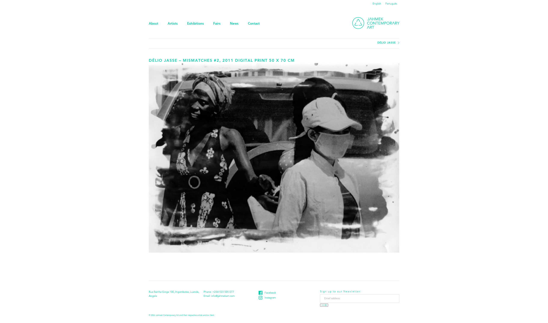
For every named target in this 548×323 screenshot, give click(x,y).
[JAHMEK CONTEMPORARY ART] (375, 23)
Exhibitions (195, 24)
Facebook (270, 293)
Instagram (270, 298)
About (153, 24)
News (234, 24)
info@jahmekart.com (223, 296)
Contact (254, 24)
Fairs (216, 24)
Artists (173, 24)
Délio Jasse (386, 43)
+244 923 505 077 (223, 292)
